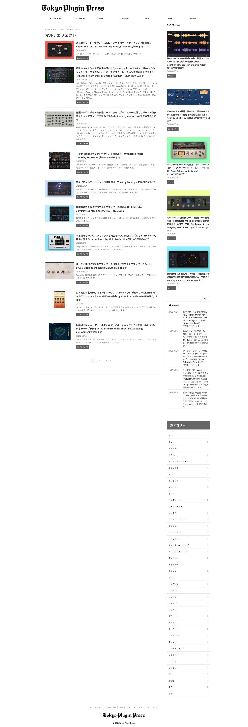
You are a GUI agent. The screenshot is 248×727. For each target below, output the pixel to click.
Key (170, 442)
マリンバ (172, 641)
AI (169, 435)
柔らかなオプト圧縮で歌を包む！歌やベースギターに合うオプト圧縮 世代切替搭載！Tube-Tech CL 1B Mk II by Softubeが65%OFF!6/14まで (188, 116)
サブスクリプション (177, 519)
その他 (193, 18)
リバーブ (172, 661)
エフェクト (124, 18)
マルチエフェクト (176, 648)
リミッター (173, 667)
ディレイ (172, 571)
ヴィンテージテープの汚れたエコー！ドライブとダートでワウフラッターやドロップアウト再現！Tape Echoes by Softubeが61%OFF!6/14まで (188, 169)
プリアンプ (173, 609)
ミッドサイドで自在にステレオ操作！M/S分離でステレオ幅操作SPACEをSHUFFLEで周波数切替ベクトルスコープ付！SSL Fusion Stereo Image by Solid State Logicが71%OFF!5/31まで (188, 224)
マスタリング (174, 635)
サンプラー (173, 525)
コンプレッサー (78, 18)
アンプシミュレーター (178, 461)
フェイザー (173, 603)
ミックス (172, 654)
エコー (171, 474)
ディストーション (176, 564)
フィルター (173, 596)
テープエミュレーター (178, 551)
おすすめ (172, 448)
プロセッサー (174, 616)
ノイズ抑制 (173, 583)
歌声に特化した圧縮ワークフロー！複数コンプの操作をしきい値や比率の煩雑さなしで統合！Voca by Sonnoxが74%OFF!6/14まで (188, 277)
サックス (172, 512)
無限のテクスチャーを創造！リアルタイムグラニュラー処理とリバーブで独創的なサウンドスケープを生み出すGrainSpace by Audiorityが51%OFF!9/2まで (116, 116)
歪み (101, 18)
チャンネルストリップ (178, 545)
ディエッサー (174, 558)
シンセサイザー (175, 532)
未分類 (171, 680)
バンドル (172, 590)
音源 (147, 18)
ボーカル (172, 629)
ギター (171, 493)
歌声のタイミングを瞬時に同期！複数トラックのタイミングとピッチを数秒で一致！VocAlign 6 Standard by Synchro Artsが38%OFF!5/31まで (188, 63)
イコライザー (55, 18)
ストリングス (174, 538)
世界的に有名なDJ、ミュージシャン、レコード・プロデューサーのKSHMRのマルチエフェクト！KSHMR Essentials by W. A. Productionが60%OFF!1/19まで (116, 296)
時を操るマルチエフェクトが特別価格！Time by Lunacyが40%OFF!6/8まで (115, 182)
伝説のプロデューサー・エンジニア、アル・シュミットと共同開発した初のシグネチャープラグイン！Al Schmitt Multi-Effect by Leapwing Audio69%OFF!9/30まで (116, 328)
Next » (107, 360)
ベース (171, 622)
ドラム (171, 577)
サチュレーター (175, 506)
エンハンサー (174, 487)
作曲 (170, 18)
